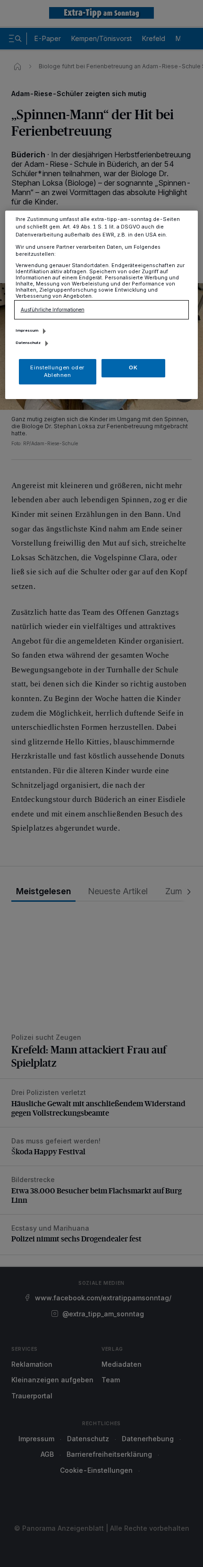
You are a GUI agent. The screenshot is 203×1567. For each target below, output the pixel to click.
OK (133, 367)
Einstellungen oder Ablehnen (57, 371)
